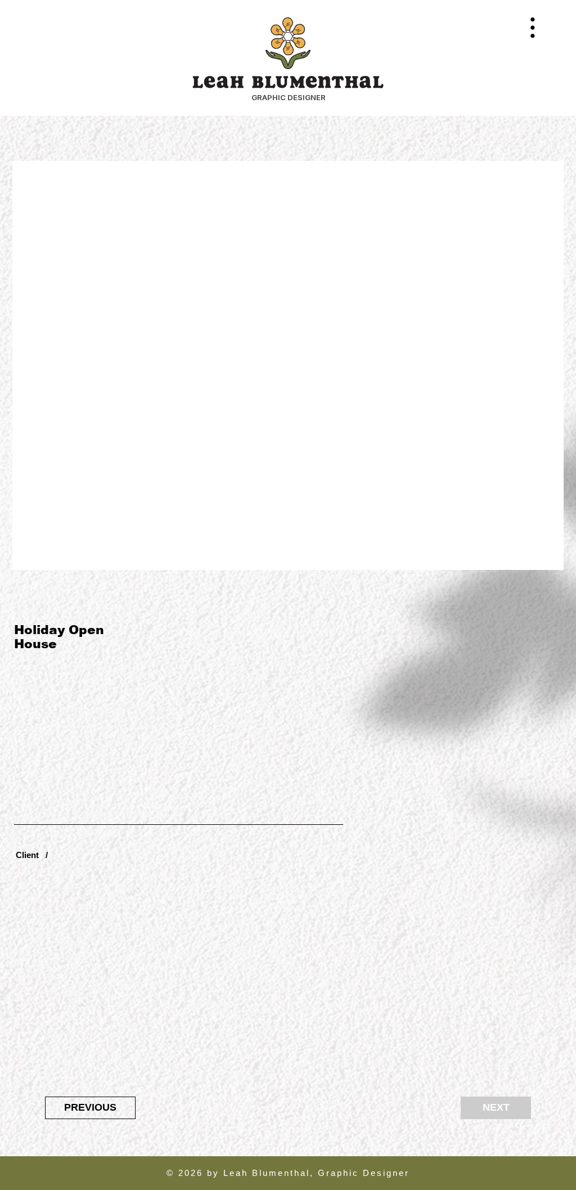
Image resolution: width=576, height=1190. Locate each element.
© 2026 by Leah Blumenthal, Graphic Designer (288, 1173)
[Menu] (532, 28)
